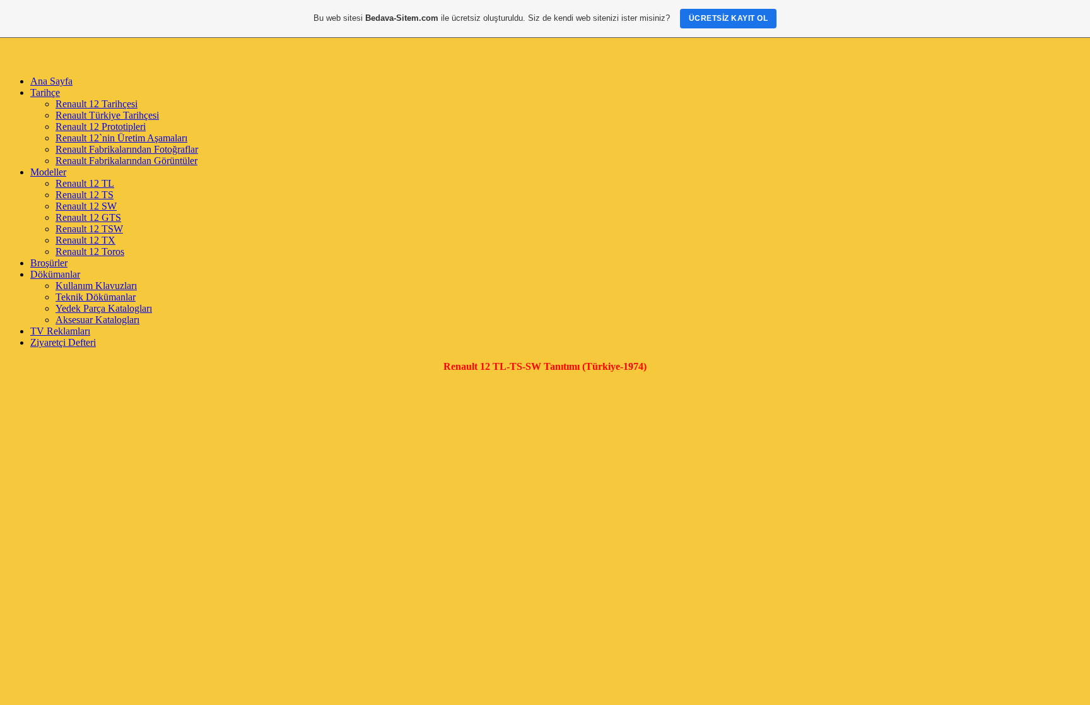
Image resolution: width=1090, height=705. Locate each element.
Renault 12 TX (85, 240)
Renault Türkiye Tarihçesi (107, 115)
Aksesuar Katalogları (97, 319)
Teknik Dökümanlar (96, 297)
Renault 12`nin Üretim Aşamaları (121, 138)
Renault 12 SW (86, 206)
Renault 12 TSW (89, 228)
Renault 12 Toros (90, 251)
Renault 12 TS (85, 194)
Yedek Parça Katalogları (104, 308)
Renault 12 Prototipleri (101, 126)
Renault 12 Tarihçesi (97, 103)
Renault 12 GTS (88, 217)
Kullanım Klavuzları (96, 285)
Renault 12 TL (85, 183)
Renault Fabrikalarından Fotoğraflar (127, 149)
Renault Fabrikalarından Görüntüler (126, 160)
